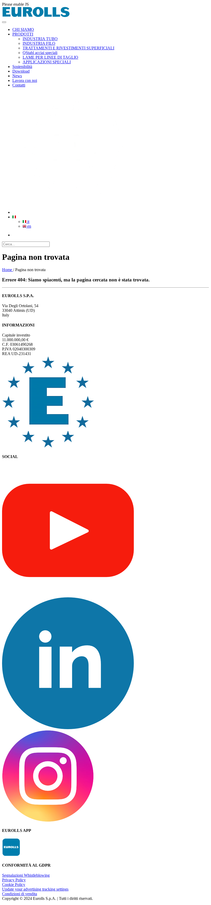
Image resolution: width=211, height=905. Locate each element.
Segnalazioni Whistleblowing (26, 875)
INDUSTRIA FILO (39, 43)
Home (7, 270)
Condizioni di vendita (19, 894)
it (27, 221)
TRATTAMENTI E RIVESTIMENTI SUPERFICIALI (68, 48)
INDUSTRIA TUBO (40, 39)
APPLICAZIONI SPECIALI (47, 62)
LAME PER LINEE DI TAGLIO (50, 57)
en (28, 226)
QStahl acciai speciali (40, 52)
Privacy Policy (14, 880)
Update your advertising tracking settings (35, 889)
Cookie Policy (13, 884)
